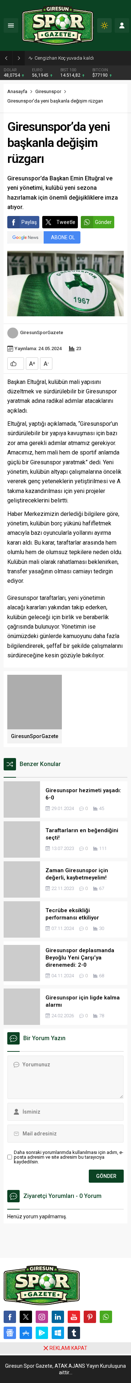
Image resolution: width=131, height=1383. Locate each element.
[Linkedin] (58, 1317)
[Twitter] (26, 1317)
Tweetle (65, 222)
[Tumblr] (74, 1333)
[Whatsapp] (106, 1317)
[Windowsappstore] (58, 1333)
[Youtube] (74, 1317)
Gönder (103, 222)
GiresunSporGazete (41, 332)
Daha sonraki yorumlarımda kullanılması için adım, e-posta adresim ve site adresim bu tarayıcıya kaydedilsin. (68, 1157)
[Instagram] (42, 1317)
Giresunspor (48, 91)
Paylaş (29, 222)
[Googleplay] (42, 1333)
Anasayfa (17, 91)
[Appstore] (26, 1333)
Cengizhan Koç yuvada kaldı (64, 58)
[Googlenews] (10, 1333)
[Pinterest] (90, 1317)
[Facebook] (10, 1317)
